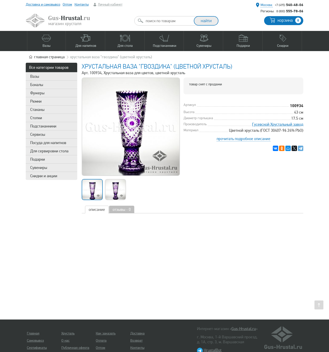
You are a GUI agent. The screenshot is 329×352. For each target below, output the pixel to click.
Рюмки (36, 101)
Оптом (67, 4)
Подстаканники (43, 126)
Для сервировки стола (49, 151)
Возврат (136, 340)
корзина (288, 20)
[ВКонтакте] (275, 148)
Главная (33, 333)
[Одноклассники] (281, 148)
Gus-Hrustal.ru (243, 328)
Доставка (137, 333)
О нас (65, 340)
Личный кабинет (110, 4)
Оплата (101, 340)
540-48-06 (289, 4)
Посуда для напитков (48, 142)
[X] (294, 148)
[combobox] (168, 21)
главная (49, 56)
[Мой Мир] (288, 148)
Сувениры (38, 167)
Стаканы (37, 109)
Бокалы (36, 84)
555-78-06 (289, 11)
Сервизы (37, 134)
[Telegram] (300, 148)
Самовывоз (35, 340)
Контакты (82, 4)
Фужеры (37, 93)
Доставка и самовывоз (43, 4)
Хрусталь (68, 333)
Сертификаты (37, 348)
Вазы (34, 76)
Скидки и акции (43, 175)
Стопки (36, 117)
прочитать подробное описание (243, 138)
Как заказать (105, 333)
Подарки (37, 159)
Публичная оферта (75, 348)
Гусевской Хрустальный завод (277, 124)
